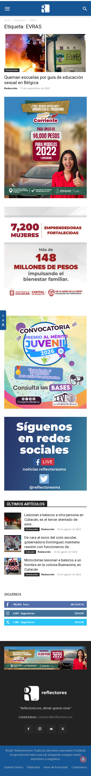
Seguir (79, 613)
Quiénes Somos (13, 767)
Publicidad (33, 767)
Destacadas (12, 70)
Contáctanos (79, 767)
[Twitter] (62, 729)
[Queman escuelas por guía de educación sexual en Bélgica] (45, 53)
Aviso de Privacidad (56, 767)
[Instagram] (40, 729)
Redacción (10, 88)
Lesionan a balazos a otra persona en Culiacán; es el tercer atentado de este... (53, 519)
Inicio (7, 20)
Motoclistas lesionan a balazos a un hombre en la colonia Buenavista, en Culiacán (52, 564)
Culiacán (30, 551)
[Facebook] (28, 729)
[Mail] (51, 729)
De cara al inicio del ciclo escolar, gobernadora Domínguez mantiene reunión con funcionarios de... (52, 542)
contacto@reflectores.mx (55, 717)
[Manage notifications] (83, 759)
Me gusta (77, 604)
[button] (7, 9)
